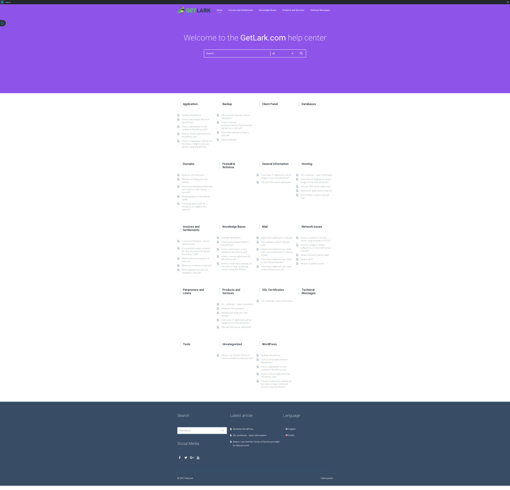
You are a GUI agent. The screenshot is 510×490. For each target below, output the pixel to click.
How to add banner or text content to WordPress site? (194, 128)
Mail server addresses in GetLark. (316, 190)
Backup (227, 104)
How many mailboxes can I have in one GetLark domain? (276, 261)
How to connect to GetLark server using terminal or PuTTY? (315, 239)
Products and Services (293, 10)
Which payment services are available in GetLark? (195, 271)
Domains (188, 164)
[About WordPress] (2, 2)
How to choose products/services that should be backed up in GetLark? (236, 125)
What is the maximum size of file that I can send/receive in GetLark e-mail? (277, 252)
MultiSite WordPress (191, 115)
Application (190, 104)
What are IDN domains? (193, 175)
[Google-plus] (192, 457)
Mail (265, 226)
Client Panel (270, 104)
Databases (309, 104)
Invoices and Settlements (240, 10)
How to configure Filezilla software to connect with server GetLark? (316, 247)
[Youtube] (198, 457)
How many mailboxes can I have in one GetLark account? (276, 268)
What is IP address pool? (312, 263)
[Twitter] (185, 457)
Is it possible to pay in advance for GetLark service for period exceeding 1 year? (196, 251)
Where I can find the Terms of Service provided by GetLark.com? (237, 357)
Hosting (307, 164)
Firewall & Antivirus (228, 165)
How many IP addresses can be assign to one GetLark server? (276, 176)
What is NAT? (307, 259)
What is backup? (228, 139)
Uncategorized (232, 344)
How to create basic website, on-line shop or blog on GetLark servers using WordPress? (197, 143)
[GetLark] (194, 10)
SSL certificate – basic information (317, 175)
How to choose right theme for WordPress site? (196, 135)
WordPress (269, 344)
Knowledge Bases (268, 10)
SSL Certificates (273, 289)
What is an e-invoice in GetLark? (197, 265)
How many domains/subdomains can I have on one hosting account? (197, 189)
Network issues (312, 226)
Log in (8, 2)
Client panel (327, 478)
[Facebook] (179, 457)
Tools (186, 344)
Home (219, 10)
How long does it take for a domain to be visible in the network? (194, 206)
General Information (275, 164)
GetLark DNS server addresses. (276, 182)
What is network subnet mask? (315, 255)
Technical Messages (320, 10)
